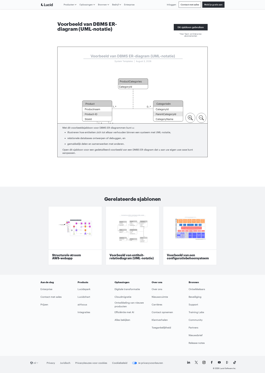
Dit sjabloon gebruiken (191, 27)
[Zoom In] (190, 117)
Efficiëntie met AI (124, 312)
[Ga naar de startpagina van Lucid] (51, 5)
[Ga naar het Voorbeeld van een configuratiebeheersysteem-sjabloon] (190, 235)
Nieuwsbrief (196, 335)
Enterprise (129, 4)
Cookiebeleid (119, 362)
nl (35, 362)
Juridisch (65, 362)
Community (196, 319)
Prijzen (44, 304)
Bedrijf (115, 4)
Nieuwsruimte (160, 296)
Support (193, 304)
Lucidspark (84, 289)
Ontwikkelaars (197, 289)
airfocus (82, 304)
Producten (69, 4)
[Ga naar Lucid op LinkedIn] (188, 362)
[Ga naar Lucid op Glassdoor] (227, 362)
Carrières (157, 304)
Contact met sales (190, 4)
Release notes (197, 342)
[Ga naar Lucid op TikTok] (234, 362)
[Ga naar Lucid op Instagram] (203, 362)
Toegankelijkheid (161, 327)
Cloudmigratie (123, 296)
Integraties (84, 312)
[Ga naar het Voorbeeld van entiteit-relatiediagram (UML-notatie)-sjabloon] (132, 235)
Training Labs (196, 312)
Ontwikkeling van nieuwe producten (129, 304)
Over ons (157, 289)
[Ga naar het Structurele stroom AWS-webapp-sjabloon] (75, 235)
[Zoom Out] (201, 117)
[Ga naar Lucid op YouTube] (219, 362)
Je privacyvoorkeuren (150, 362)
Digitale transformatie (127, 289)
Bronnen (102, 4)
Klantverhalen (160, 319)
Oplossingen (86, 4)
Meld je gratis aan (213, 4)
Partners (193, 327)
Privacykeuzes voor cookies (91, 362)
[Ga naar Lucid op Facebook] (211, 362)
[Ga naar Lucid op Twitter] (196, 362)
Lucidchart (84, 296)
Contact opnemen (162, 312)
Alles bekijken (122, 319)
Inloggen (171, 4)
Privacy (51, 362)
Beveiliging (195, 296)
